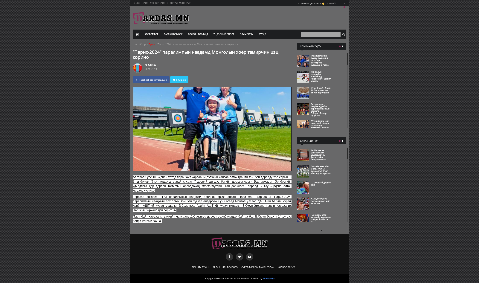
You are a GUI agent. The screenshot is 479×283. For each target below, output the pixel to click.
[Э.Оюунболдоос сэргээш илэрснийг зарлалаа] (314, 208)
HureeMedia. (269, 278)
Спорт (143, 44)
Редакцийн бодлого (225, 267)
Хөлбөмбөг (151, 34)
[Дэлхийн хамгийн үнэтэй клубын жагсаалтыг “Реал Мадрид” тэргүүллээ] (314, 176)
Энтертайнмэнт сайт (179, 2)
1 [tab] (344, 7)
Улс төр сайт (157, 2)
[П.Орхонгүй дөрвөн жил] (314, 192)
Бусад (262, 34)
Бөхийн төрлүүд (198, 34)
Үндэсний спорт (223, 34)
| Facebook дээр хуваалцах (152, 79)
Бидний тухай (200, 267)
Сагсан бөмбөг (173, 34)
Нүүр (135, 44)
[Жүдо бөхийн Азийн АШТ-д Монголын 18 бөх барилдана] (314, 98)
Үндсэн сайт (141, 2)
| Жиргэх (180, 79)
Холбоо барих (286, 267)
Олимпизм (246, 34)
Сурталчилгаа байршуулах (257, 267)
